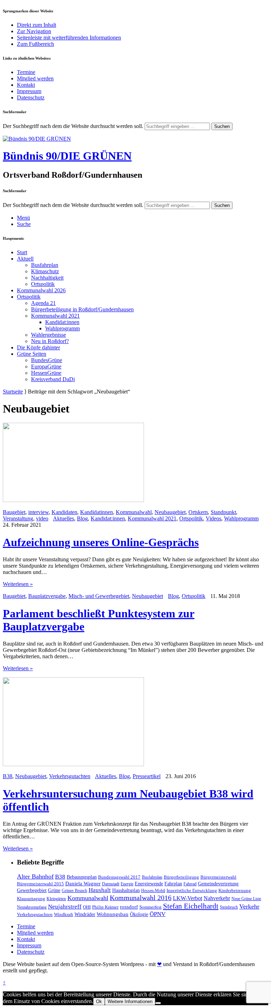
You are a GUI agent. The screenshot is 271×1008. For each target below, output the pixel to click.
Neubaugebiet (170, 512)
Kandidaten (64, 512)
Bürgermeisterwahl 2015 (40, 883)
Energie (127, 883)
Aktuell (25, 259)
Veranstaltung (18, 518)
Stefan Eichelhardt (190, 906)
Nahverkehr (217, 898)
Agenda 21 (43, 303)
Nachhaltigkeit (47, 278)
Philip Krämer (105, 907)
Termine (26, 72)
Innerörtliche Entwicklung (192, 890)
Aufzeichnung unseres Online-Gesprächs (101, 542)
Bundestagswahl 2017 (119, 877)
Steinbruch (229, 907)
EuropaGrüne (46, 366)
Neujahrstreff (65, 906)
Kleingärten (56, 898)
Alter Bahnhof (35, 876)
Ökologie (139, 914)
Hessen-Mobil (153, 890)
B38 (7, 776)
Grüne (54, 890)
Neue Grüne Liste (246, 898)
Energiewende (149, 883)
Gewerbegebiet (32, 890)
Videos (213, 518)
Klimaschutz (45, 271)
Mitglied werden (35, 78)
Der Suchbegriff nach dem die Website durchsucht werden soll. (73, 126)
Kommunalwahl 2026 (41, 290)
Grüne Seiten (31, 354)
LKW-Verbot (187, 898)
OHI (87, 907)
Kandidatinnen (96, 512)
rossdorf (129, 907)
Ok (99, 1001)
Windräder (84, 914)
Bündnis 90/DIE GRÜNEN (67, 155)
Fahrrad (190, 883)
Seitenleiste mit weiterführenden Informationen (69, 38)
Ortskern (198, 512)
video (42, 518)
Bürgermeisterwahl (218, 877)
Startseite (13, 392)
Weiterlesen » (18, 584)
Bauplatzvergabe (47, 596)
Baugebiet (14, 512)
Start (22, 252)
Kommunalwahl (134, 512)
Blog (82, 518)
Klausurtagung (31, 898)
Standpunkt (223, 512)
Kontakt (26, 85)
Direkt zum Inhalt (36, 25)
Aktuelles (63, 518)
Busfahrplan (44, 265)
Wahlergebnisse (48, 335)
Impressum (29, 91)
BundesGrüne (46, 360)
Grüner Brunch (74, 890)
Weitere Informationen (130, 1001)
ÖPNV (157, 914)
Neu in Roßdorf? (50, 341)
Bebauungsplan (82, 877)
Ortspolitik (43, 284)
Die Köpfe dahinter (38, 347)
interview (38, 512)
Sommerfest (150, 907)
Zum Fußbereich (35, 44)
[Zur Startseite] (37, 139)
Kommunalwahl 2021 (55, 316)
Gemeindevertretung (218, 883)
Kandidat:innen (62, 322)
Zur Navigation (34, 31)
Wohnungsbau (112, 914)
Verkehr (249, 906)
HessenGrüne (46, 373)
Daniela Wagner (83, 883)
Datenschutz (30, 97)
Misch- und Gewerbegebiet (98, 596)
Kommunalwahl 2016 (140, 898)
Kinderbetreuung (234, 890)
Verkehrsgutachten (69, 776)
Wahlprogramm (62, 328)
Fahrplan (173, 883)
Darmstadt (110, 883)
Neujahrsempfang (32, 907)
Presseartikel (147, 776)
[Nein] (158, 1003)
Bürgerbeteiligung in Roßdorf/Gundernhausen (82, 309)
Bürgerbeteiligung (181, 877)
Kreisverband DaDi (53, 379)
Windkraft (63, 914)
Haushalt (100, 890)
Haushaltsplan (126, 890)
